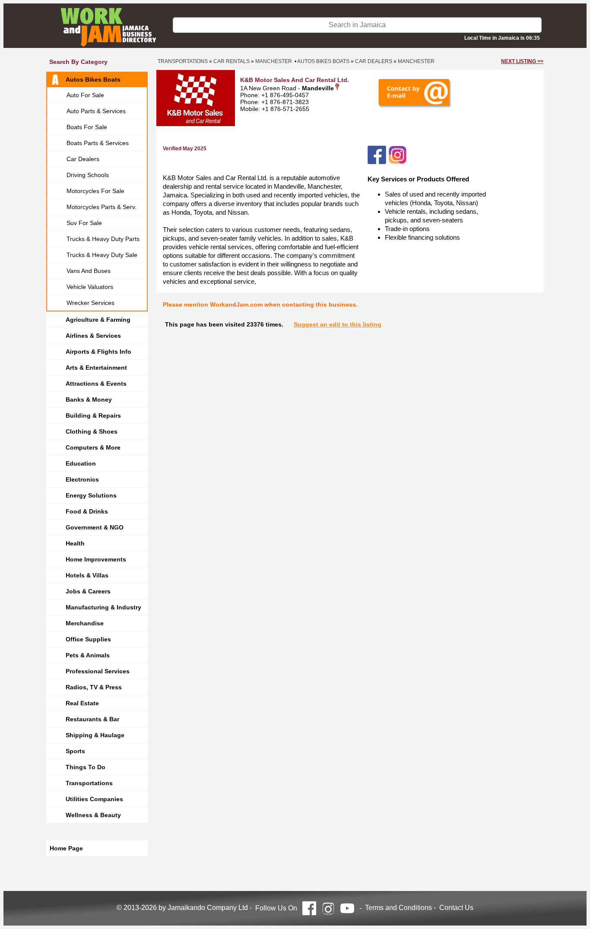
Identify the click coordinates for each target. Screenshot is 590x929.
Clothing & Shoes (91, 431)
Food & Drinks (87, 511)
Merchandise (85, 623)
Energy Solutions (91, 495)
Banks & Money (89, 399)
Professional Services (98, 671)
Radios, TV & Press (94, 687)
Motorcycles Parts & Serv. (101, 206)
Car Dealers (83, 158)
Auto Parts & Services (96, 111)
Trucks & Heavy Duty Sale (102, 254)
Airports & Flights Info (98, 351)
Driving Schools (88, 174)
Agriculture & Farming (98, 319)
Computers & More (93, 447)
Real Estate (82, 703)
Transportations (89, 783)
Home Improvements (96, 559)
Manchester (273, 61)
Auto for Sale (85, 95)
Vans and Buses (89, 270)
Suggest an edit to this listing (337, 324)
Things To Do (85, 767)
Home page (66, 848)
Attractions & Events (96, 383)
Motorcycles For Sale (95, 190)
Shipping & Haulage (95, 735)
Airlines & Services (93, 335)
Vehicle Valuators (90, 286)
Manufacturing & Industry (103, 607)
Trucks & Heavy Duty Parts (103, 238)
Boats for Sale (87, 127)
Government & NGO (95, 527)
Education (81, 463)
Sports (75, 751)
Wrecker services (90, 302)
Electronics (82, 479)
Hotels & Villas (87, 575)
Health (75, 543)
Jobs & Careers (88, 591)
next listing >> (522, 61)
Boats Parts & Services (98, 143)
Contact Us (456, 907)
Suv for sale (84, 222)
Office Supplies (88, 639)
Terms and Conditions (398, 907)
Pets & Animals (88, 655)
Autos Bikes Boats (93, 79)
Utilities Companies (94, 799)
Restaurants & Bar (92, 719)
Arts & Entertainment (96, 367)
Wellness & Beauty (93, 815)
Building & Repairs (93, 415)
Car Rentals (231, 61)
